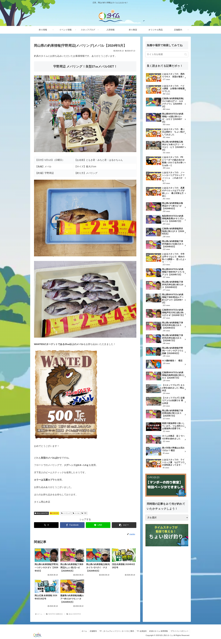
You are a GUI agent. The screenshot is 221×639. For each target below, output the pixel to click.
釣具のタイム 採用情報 (158, 631)
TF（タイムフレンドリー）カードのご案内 (117, 631)
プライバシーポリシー (179, 631)
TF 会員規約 (142, 631)
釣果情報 (55, 513)
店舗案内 (93, 631)
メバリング (67, 513)
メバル (77, 513)
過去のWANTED (42, 513)
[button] (124, 525)
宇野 (85, 513)
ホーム (84, 631)
